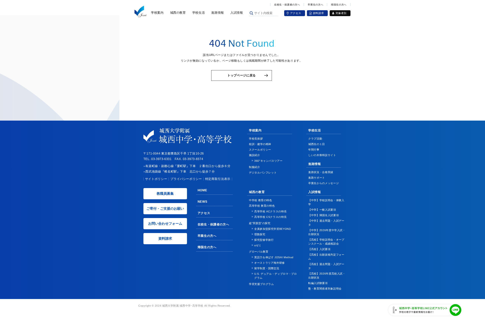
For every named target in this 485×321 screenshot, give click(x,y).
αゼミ (257, 245)
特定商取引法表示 (217, 179)
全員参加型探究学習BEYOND (272, 228)
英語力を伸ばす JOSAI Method (273, 257)
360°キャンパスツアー (268, 160)
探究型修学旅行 (264, 239)
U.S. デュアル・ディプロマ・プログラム (275, 275)
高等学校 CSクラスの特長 (270, 216)
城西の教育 (177, 12)
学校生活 (198, 12)
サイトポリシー (156, 179)
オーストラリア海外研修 (269, 262)
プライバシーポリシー (186, 179)
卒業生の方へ (315, 4)
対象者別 (341, 13)
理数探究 (259, 234)
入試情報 (236, 12)
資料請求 (318, 13)
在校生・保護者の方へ (287, 4)
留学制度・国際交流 (266, 268)
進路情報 (217, 12)
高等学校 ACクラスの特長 (270, 211)
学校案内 (157, 12)
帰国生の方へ (339, 4)
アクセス (295, 13)
